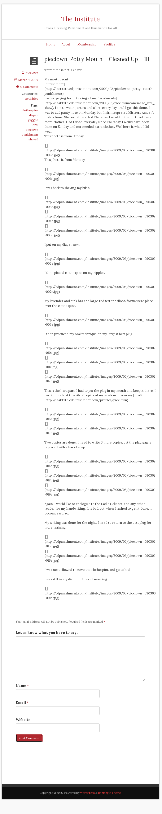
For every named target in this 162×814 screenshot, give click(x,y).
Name (21, 685)
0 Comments (29, 87)
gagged (33, 120)
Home (50, 44)
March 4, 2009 (28, 80)
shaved (33, 139)
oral (35, 125)
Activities (31, 98)
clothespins (30, 110)
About (66, 44)
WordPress (87, 793)
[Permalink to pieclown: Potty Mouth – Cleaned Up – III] (34, 63)
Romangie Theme (109, 793)
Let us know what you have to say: (47, 632)
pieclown (32, 73)
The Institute (80, 19)
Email (21, 702)
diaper (33, 115)
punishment (30, 134)
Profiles (109, 44)
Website (23, 719)
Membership (86, 44)
